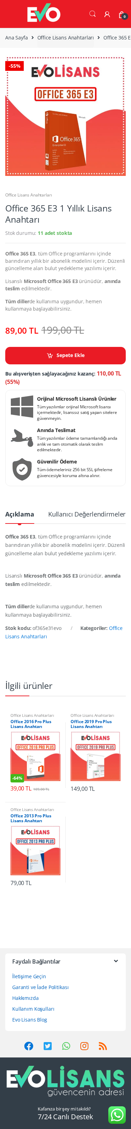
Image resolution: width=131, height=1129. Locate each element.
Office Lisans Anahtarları (65, 37)
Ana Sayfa (16, 37)
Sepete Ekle (71, 355)
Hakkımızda (25, 998)
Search (92, 14)
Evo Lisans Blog (29, 1019)
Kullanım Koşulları (33, 1008)
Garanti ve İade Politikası (40, 987)
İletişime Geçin (29, 976)
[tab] (19, 517)
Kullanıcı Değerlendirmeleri (87, 514)
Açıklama (19, 514)
